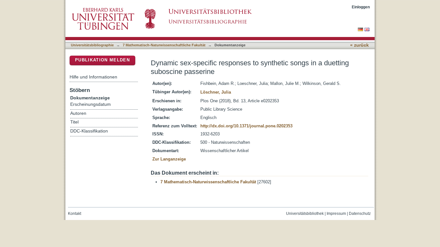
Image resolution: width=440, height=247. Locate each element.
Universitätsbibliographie (92, 45)
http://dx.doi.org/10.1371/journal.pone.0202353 (246, 126)
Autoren (78, 113)
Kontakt (74, 213)
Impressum (336, 213)
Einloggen (361, 7)
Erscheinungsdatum (90, 104)
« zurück (359, 45)
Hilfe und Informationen (93, 76)
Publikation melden (102, 60)
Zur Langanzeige (169, 159)
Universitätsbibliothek (305, 213)
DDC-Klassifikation (89, 131)
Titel (74, 122)
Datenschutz (360, 213)
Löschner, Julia (215, 92)
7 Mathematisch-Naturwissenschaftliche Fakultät (164, 45)
